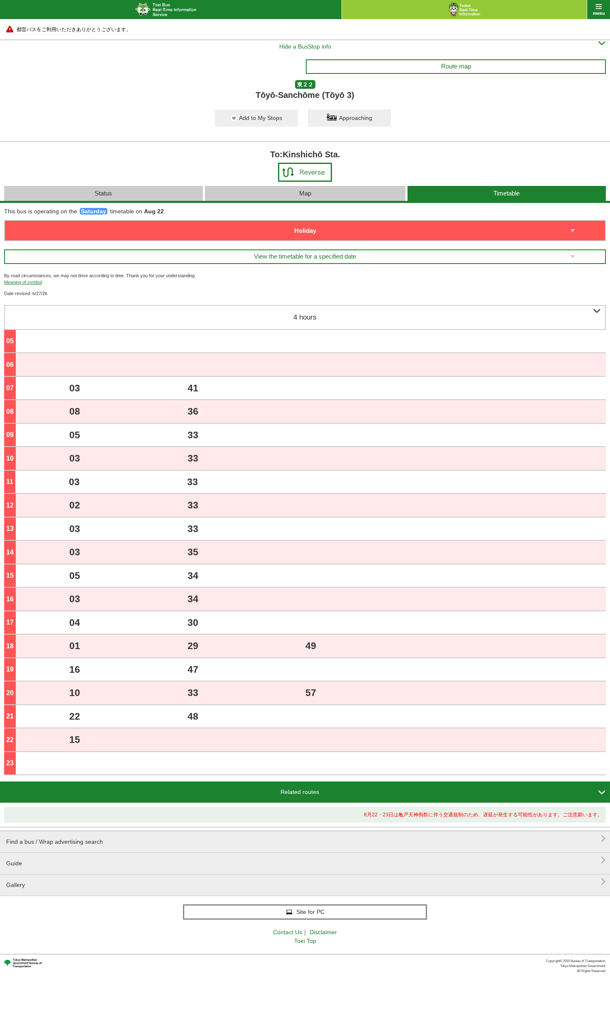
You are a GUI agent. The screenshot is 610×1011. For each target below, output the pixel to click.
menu (598, 9)
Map (305, 193)
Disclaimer (323, 932)
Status (103, 193)
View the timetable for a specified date (305, 256)
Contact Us (287, 932)
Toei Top (305, 941)
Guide (306, 860)
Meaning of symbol (23, 282)
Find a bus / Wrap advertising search (306, 838)
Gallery (306, 881)
